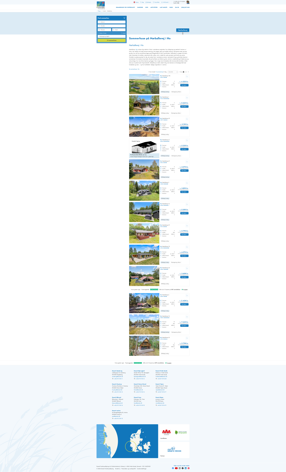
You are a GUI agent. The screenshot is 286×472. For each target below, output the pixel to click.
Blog (171, 7)
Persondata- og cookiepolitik (128, 469)
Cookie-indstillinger (141, 469)
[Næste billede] (157, 84)
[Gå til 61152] (159, 255)
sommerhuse (111, 40)
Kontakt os (117, 469)
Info (146, 7)
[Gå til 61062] (159, 303)
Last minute (163, 7)
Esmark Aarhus (116, 410)
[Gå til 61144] (159, 105)
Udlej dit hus (185, 7)
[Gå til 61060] (159, 276)
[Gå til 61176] (159, 233)
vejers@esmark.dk (160, 390)
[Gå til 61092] (159, 324)
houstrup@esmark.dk (117, 390)
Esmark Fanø (137, 397)
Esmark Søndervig (117, 371)
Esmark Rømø (159, 397)
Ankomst (102, 22)
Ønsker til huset (103, 33)
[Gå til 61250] (159, 191)
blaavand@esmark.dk (117, 403)
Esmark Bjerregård (139, 371)
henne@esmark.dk (138, 390)
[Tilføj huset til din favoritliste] (187, 76)
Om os (177, 7)
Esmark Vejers (160, 384)
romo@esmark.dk (160, 403)
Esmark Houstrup (117, 384)
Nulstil (124, 33)
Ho (136, 49)
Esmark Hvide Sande (161, 371)
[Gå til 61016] (159, 169)
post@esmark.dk (116, 416)
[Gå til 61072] (159, 84)
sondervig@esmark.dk (117, 376)
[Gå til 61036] (159, 212)
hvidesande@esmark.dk (161, 376)
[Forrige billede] (131, 84)
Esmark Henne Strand (140, 384)
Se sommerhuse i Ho (134, 69)
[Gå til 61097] (159, 127)
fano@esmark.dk (138, 403)
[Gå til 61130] (159, 346)
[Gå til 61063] (159, 148)
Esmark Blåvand (116, 397)
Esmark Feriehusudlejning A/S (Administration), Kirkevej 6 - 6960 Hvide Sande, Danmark (119, 466)
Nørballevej (109, 11)
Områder (140, 7)
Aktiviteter (153, 7)
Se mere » (185, 85)
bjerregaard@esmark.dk (140, 376)
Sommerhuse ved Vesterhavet (125, 7)
